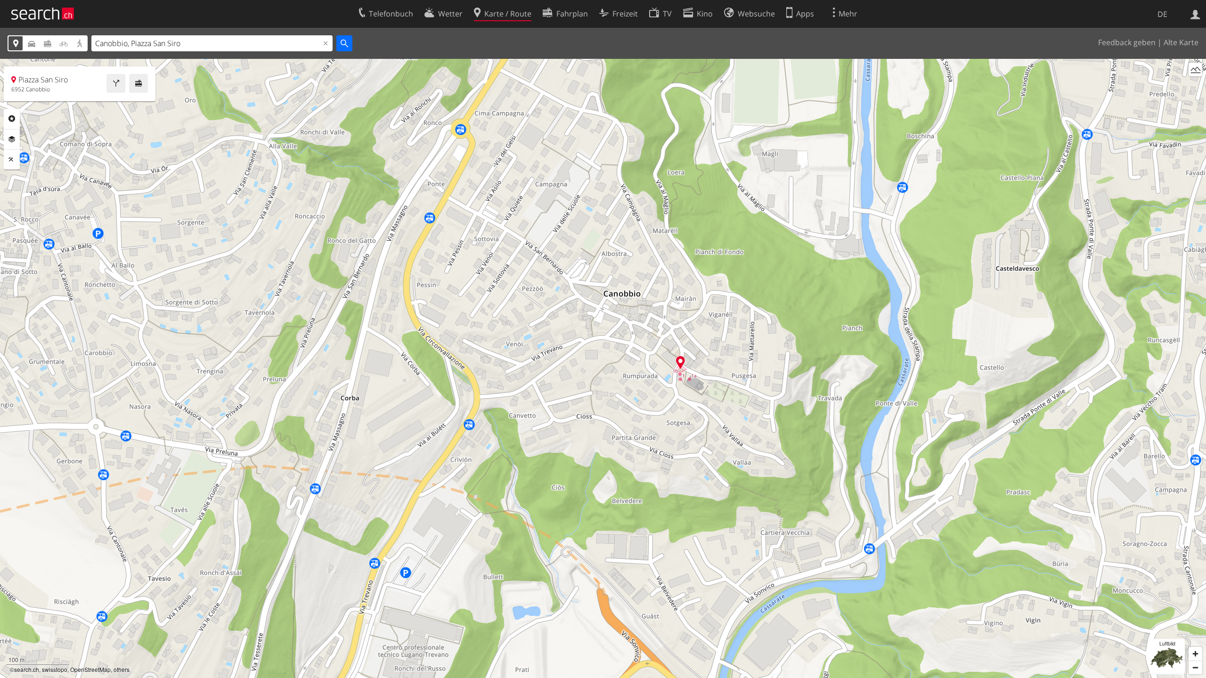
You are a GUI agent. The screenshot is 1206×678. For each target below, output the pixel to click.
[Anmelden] (1195, 14)
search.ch (26, 669)
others (122, 669)
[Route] (115, 83)
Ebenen (12, 139)
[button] (680, 362)
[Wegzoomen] (1195, 667)
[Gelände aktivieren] (1195, 69)
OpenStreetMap (90, 669)
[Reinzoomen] (1195, 654)
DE (1162, 14)
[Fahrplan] (138, 83)
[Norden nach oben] (1195, 87)
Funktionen (12, 160)
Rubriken (12, 119)
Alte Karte (1181, 42)
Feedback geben (1127, 42)
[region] (603, 368)
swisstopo (54, 669)
